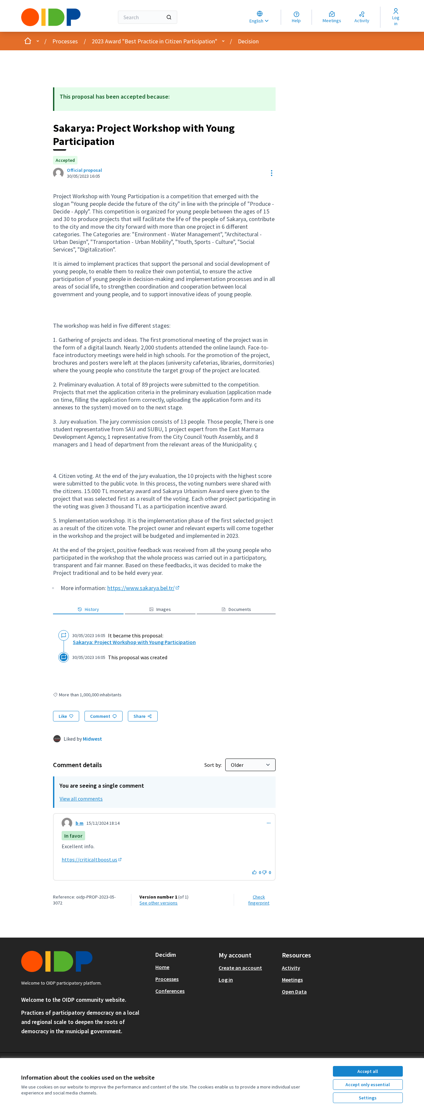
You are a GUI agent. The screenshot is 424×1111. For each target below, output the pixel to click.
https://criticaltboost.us (92, 859)
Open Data (294, 991)
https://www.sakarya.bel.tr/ (144, 588)
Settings (368, 1098)
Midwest (92, 738)
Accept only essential (367, 1085)
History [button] (92, 609)
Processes (65, 41)
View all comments (81, 798)
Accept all (367, 1071)
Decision (248, 41)
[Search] (169, 17)
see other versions (158, 903)
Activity (291, 967)
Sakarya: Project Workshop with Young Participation (134, 642)
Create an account (240, 967)
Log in (226, 979)
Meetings (292, 979)
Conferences (170, 991)
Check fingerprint (258, 900)
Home (162, 967)
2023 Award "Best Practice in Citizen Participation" (154, 41)
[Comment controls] (268, 823)
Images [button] (163, 609)
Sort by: (213, 765)
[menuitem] (184, 967)
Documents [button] (240, 609)
